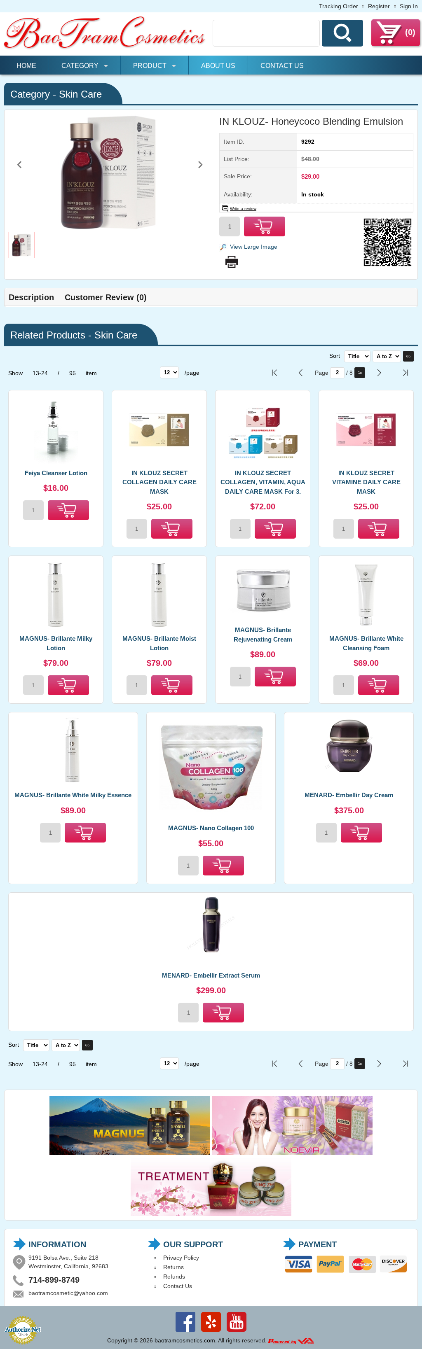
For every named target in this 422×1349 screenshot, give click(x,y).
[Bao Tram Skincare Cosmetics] (105, 48)
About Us (218, 65)
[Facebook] (185, 1331)
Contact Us (282, 65)
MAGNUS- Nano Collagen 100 (211, 827)
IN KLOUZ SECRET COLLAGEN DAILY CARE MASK (159, 482)
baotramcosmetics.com (185, 1340)
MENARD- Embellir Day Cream (349, 794)
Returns (173, 1267)
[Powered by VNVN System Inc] (291, 1340)
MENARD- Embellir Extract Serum (211, 975)
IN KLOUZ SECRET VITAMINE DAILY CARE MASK (366, 482)
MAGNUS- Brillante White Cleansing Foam (366, 643)
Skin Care (80, 94)
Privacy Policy (181, 1257)
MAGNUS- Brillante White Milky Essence (72, 794)
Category (79, 65)
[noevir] (292, 1153)
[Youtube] (237, 1331)
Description (31, 297)
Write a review (243, 208)
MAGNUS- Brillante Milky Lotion (55, 643)
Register (379, 6)
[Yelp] (211, 1331)
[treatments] (211, 1214)
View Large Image (253, 246)
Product (149, 65)
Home (26, 65)
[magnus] (129, 1153)
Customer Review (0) (106, 297)
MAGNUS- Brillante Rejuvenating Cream (263, 634)
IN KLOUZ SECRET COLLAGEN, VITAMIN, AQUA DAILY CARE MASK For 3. (262, 482)
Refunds (174, 1276)
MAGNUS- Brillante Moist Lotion (159, 643)
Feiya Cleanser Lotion (56, 472)
